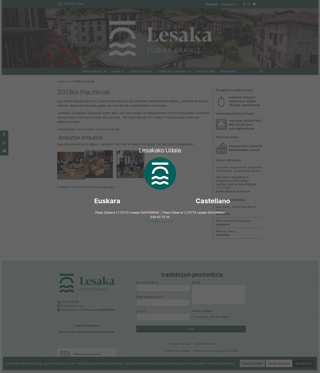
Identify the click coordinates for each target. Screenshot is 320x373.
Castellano (213, 201)
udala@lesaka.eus (160, 221)
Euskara (107, 201)
